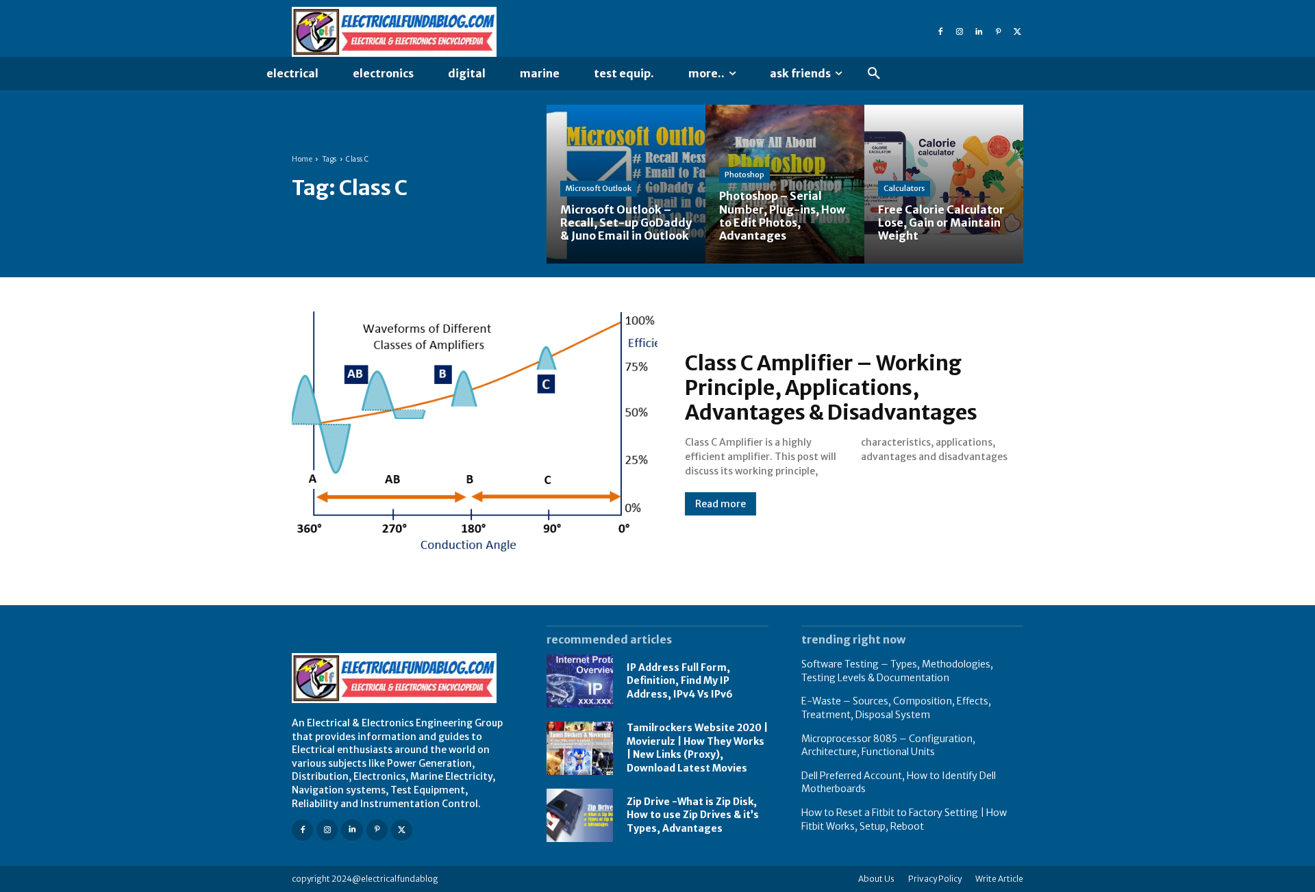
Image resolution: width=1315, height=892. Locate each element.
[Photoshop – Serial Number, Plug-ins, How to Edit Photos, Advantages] (784, 184)
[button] (874, 74)
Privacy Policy (935, 879)
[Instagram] (959, 32)
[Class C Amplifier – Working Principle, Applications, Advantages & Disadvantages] (475, 433)
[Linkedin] (979, 32)
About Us (876, 879)
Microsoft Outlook (598, 188)
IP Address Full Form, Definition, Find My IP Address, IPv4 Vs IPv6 (680, 680)
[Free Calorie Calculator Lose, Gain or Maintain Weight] (943, 184)
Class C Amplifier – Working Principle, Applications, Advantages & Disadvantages (831, 387)
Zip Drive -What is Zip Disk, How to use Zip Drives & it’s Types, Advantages (693, 814)
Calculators (904, 188)
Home (302, 159)
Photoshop (744, 174)
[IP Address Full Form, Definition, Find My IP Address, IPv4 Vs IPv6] (580, 681)
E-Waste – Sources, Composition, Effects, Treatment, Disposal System (896, 708)
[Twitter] (1017, 32)
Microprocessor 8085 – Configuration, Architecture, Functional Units (888, 745)
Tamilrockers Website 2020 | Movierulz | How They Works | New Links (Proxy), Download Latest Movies (697, 748)
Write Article (999, 879)
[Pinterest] (998, 32)
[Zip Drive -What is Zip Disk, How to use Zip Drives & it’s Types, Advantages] (580, 815)
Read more (720, 504)
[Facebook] (940, 32)
